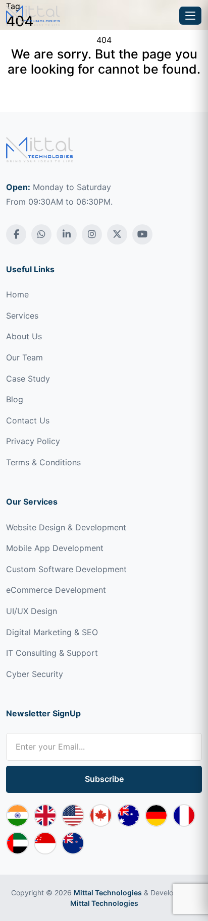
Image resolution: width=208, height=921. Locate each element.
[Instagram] (92, 234)
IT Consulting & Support (52, 653)
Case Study (28, 379)
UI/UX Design (31, 611)
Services (22, 316)
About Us (24, 336)
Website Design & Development (66, 527)
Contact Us (27, 420)
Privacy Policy (33, 441)
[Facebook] (16, 234)
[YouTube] (142, 234)
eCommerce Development (56, 590)
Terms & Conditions (43, 462)
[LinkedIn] (67, 234)
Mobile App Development (54, 548)
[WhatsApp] (41, 234)
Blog (14, 399)
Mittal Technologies (108, 892)
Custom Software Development (66, 569)
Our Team (24, 357)
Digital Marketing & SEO (52, 632)
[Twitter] (117, 234)
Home (17, 294)
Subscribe (104, 779)
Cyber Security (34, 674)
